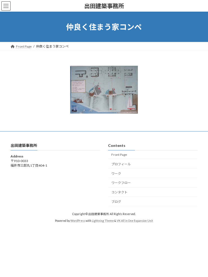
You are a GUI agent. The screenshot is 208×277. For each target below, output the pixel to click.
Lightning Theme (103, 221)
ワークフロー (121, 183)
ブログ (116, 202)
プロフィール (121, 164)
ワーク (116, 174)
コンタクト (119, 192)
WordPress (77, 221)
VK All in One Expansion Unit (135, 221)
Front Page (119, 155)
